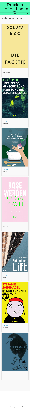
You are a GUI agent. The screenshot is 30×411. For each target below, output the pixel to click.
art (8, 406)
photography (11, 408)
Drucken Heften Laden (15, 6)
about (20, 408)
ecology (18, 406)
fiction (27, 406)
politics (16, 408)
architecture (4, 406)
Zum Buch (5, 71)
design (13, 406)
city (11, 406)
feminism (23, 406)
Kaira (19, 405)
